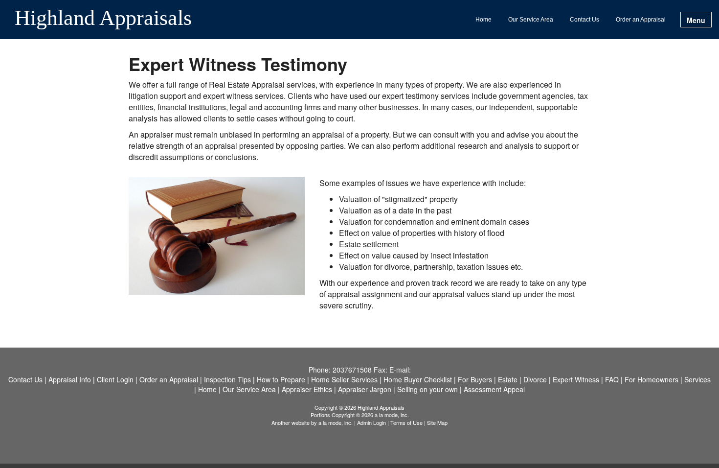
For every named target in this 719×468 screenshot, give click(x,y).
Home (483, 19)
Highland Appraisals (103, 18)
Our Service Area (530, 19)
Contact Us (584, 19)
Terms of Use (406, 422)
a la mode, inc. (335, 422)
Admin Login (371, 422)
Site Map (437, 422)
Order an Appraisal (641, 19)
